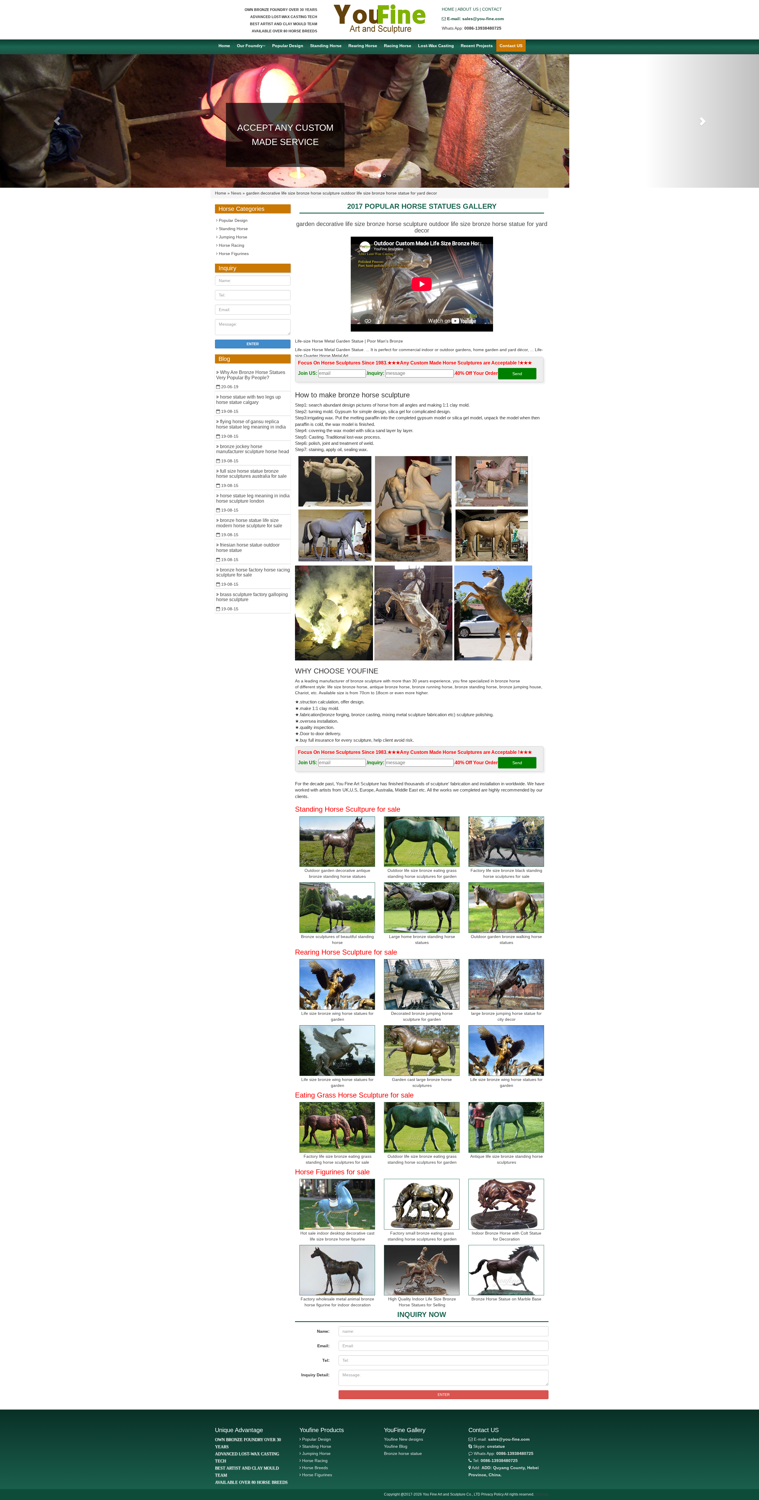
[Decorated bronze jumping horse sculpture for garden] (422, 984)
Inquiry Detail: (315, 1374)
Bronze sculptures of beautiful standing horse (337, 939)
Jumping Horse (232, 237)
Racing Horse (397, 45)
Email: (323, 1345)
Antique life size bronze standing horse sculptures (506, 1159)
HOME (448, 9)
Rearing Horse (362, 45)
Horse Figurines (233, 253)
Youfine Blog (395, 1446)
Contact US (511, 45)
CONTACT (492, 9)
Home (224, 45)
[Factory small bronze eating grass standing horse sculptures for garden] (422, 1204)
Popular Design (287, 45)
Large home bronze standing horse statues (422, 939)
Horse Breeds (315, 1467)
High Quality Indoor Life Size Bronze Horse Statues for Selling (422, 1302)
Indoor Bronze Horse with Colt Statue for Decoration (506, 1236)
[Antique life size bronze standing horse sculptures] (506, 1127)
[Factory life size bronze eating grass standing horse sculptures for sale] (337, 1127)
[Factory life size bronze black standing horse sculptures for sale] (506, 841)
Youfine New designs (403, 1439)
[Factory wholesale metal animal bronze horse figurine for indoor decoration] (337, 1270)
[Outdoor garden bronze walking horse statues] (506, 907)
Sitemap (541, 1494)
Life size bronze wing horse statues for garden (337, 1016)
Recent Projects (477, 45)
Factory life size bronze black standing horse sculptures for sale (506, 873)
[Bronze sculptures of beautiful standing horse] (337, 907)
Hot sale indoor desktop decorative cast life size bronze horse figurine (337, 1236)
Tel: (326, 1360)
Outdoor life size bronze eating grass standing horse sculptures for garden (422, 873)
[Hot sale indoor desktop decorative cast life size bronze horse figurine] (337, 1204)
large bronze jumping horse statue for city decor (506, 1016)
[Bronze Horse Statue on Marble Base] (506, 1270)
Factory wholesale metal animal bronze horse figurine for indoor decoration (337, 1302)
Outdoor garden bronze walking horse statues (506, 939)
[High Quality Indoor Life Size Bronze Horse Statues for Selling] (422, 1270)
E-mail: (501, 1439)
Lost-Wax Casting (436, 45)
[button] (57, 121)
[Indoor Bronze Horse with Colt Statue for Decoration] (506, 1204)
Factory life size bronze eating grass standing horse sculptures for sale (337, 1159)
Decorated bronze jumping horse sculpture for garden (422, 1016)
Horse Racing (231, 245)
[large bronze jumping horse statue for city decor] (506, 984)
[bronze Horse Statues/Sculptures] (379, 19)
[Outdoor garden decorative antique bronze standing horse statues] (337, 841)
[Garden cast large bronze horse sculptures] (422, 1050)
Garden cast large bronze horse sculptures (422, 1082)
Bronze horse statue (403, 1453)
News (236, 193)
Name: (323, 1331)
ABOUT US (468, 9)
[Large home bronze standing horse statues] (422, 907)
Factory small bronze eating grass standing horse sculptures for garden (422, 1236)
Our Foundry (250, 45)
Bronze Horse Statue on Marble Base (506, 1299)
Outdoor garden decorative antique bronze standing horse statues (337, 873)
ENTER (444, 1395)
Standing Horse (326, 45)
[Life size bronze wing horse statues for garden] (337, 984)
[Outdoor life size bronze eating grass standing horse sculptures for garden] (422, 841)
